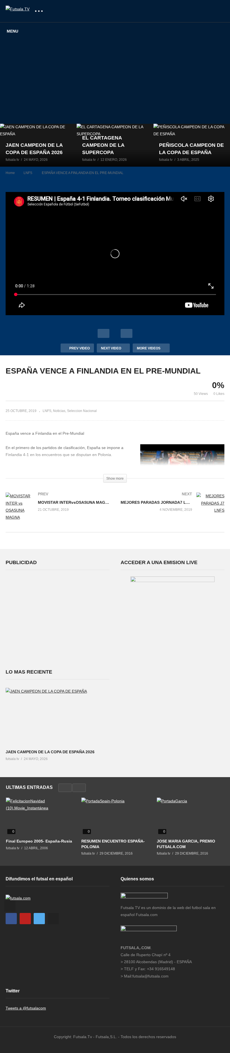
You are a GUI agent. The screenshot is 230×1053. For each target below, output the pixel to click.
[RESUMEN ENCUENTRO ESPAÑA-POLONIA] (114, 816)
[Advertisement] (115, 81)
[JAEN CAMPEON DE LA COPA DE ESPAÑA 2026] (38, 145)
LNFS (47, 411)
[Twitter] (39, 918)
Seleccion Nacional (82, 411)
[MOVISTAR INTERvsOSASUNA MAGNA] (57, 512)
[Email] (53, 918)
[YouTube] (25, 918)
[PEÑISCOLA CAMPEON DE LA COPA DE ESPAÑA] (191, 145)
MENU (12, 31)
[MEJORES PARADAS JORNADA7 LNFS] (172, 509)
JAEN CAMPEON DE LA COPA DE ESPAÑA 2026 (50, 752)
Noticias (59, 411)
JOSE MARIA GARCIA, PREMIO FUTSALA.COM (186, 844)
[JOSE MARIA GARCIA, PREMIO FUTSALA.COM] (190, 816)
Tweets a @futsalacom (26, 1008)
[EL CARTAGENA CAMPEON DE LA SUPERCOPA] (115, 145)
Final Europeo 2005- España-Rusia (39, 841)
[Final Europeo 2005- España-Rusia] (39, 816)
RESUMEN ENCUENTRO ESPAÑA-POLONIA (113, 844)
